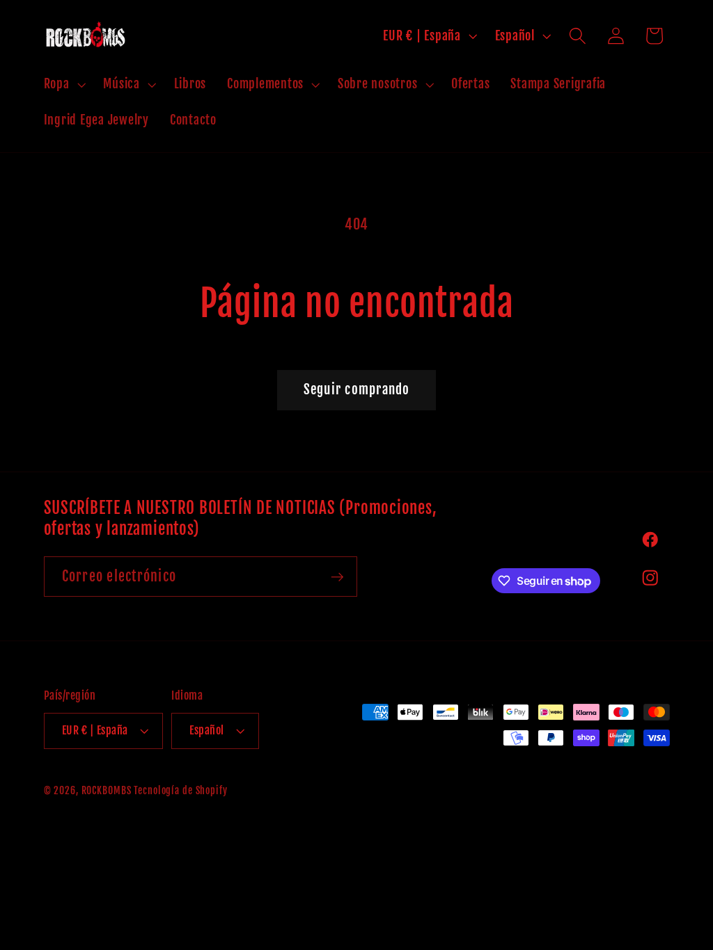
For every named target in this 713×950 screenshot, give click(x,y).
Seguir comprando (357, 389)
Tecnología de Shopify (180, 790)
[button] (63, 84)
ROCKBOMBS (106, 790)
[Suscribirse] (337, 576)
